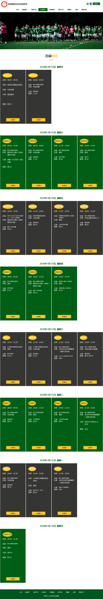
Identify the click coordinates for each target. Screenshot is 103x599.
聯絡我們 (84, 9)
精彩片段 (61, 9)
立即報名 (13, 120)
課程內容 (34, 9)
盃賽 (74, 592)
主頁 (17, 9)
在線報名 (43, 9)
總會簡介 (25, 9)
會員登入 (96, 3)
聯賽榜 (67, 592)
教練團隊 (52, 9)
